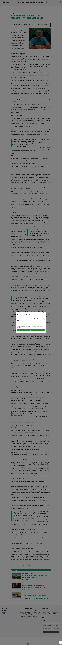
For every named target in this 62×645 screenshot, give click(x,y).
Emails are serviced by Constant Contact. (39, 326)
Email (18, 320)
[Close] (44, 313)
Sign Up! (31, 330)
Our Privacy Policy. (19, 327)
